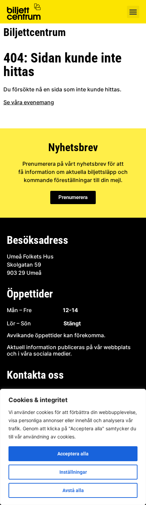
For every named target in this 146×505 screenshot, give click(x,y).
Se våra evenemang (28, 102)
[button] (133, 12)
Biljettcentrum (34, 32)
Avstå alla (73, 490)
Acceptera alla (73, 453)
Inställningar (73, 472)
